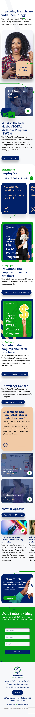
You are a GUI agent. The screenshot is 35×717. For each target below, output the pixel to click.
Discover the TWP (10, 158)
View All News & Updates (13, 515)
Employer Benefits (23, 681)
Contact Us (10, 598)
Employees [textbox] (9, 173)
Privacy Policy (23, 704)
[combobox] (16, 173)
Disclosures (10, 704)
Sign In (17, 692)
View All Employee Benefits (17, 178)
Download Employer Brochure (15, 374)
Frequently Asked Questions (17, 684)
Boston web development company (17, 708)
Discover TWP (10, 681)
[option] (17, 424)
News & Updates (12, 687)
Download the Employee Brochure (16, 292)
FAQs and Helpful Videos (13, 402)
